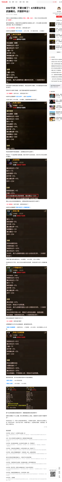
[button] (10, 2)
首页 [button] (59, 468)
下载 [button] (59, 476)
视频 (20, 2)
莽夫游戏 (15, 14)
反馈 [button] (59, 473)
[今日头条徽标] (4, 2)
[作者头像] (59, 8)
